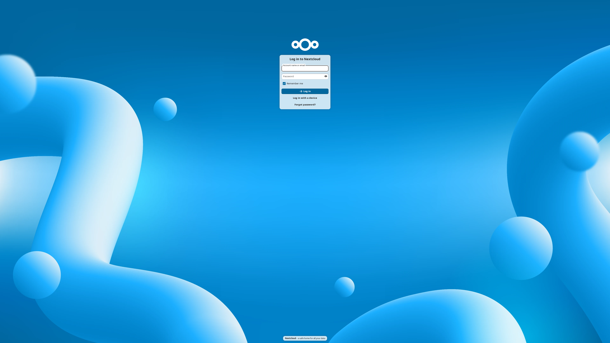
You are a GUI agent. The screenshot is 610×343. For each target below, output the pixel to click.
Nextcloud (290, 338)
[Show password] (325, 76)
